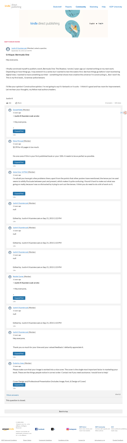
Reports (68, 7)
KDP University (116, 7)
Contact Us (82, 440)
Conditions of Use (63, 440)
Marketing (94, 7)
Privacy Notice (27, 440)
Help (104, 7)
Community (81, 7)
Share (19, 103)
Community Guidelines (45, 440)
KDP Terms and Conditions (9, 440)
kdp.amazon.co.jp (100, 440)
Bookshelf (57, 7)
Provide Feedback (118, 440)
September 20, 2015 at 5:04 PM (21, 51)
